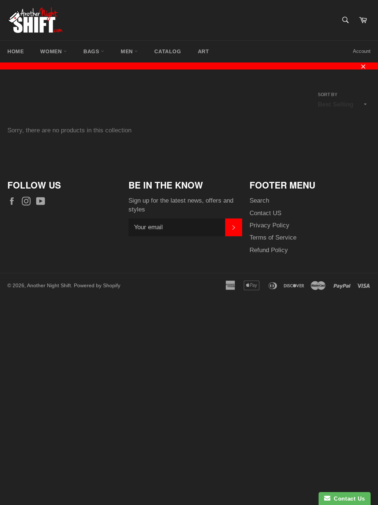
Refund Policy (269, 250)
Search (259, 200)
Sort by (327, 94)
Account (362, 51)
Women (51, 51)
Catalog (167, 51)
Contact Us (347, 498)
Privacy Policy (269, 225)
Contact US (265, 213)
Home (15, 51)
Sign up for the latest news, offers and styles (180, 205)
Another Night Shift (49, 285)
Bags (92, 51)
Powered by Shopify (97, 285)
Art (203, 51)
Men (127, 51)
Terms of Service (273, 237)
